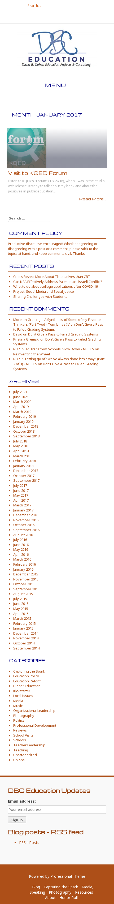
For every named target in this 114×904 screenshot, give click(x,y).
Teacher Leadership (29, 745)
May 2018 (20, 446)
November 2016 (25, 520)
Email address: (22, 801)
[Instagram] (65, 16)
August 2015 (23, 593)
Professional (61, 876)
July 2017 (20, 485)
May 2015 (20, 608)
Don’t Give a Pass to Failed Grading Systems (63, 334)
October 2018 (23, 431)
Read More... (92, 198)
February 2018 (24, 460)
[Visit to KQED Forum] (26, 147)
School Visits (23, 735)
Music (18, 705)
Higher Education (27, 685)
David (17, 334)
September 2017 (26, 480)
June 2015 (21, 603)
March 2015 (22, 618)
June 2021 (21, 396)
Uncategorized (25, 754)
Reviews (20, 730)
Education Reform (27, 681)
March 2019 (22, 411)
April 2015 (21, 613)
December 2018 (25, 426)
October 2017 (23, 475)
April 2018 (21, 451)
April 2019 (21, 406)
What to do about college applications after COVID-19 (55, 286)
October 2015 (23, 584)
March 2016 (22, 559)
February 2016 (24, 564)
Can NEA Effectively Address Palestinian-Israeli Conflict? (57, 281)
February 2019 (24, 416)
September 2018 (26, 436)
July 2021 (20, 391)
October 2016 (23, 524)
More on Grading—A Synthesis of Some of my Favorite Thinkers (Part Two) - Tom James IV (57, 322)
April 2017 (21, 500)
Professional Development (34, 725)
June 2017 (21, 490)
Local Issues (23, 695)
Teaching (20, 750)
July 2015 (20, 598)
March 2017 (22, 505)
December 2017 (25, 470)
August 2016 (23, 534)
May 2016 (20, 549)
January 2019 (23, 421)
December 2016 (25, 515)
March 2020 (22, 401)
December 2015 (25, 574)
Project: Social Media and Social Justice (43, 291)
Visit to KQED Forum (37, 173)
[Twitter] (56, 16)
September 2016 (26, 529)
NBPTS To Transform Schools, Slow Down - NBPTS (53, 349)
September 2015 (26, 589)
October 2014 (23, 643)
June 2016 (21, 544)
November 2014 (25, 638)
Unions (19, 759)
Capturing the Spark (29, 671)
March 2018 (22, 456)
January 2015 (23, 628)
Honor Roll (68, 897)
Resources (84, 892)
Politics (18, 720)
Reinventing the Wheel (31, 354)
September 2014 (26, 648)
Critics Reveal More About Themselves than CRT (51, 276)
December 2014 (25, 633)
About (50, 897)
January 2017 (23, 510)
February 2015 (24, 623)
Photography (23, 715)
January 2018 (23, 465)
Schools (19, 740)
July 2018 (20, 441)
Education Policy (26, 676)
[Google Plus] (48, 16)
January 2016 (23, 569)
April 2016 (21, 554)
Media (18, 700)
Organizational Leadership (34, 710)
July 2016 (20, 539)
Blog (36, 886)
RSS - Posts (29, 842)
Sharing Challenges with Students (40, 296)
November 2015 (25, 579)
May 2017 (20, 495)
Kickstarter (21, 690)
